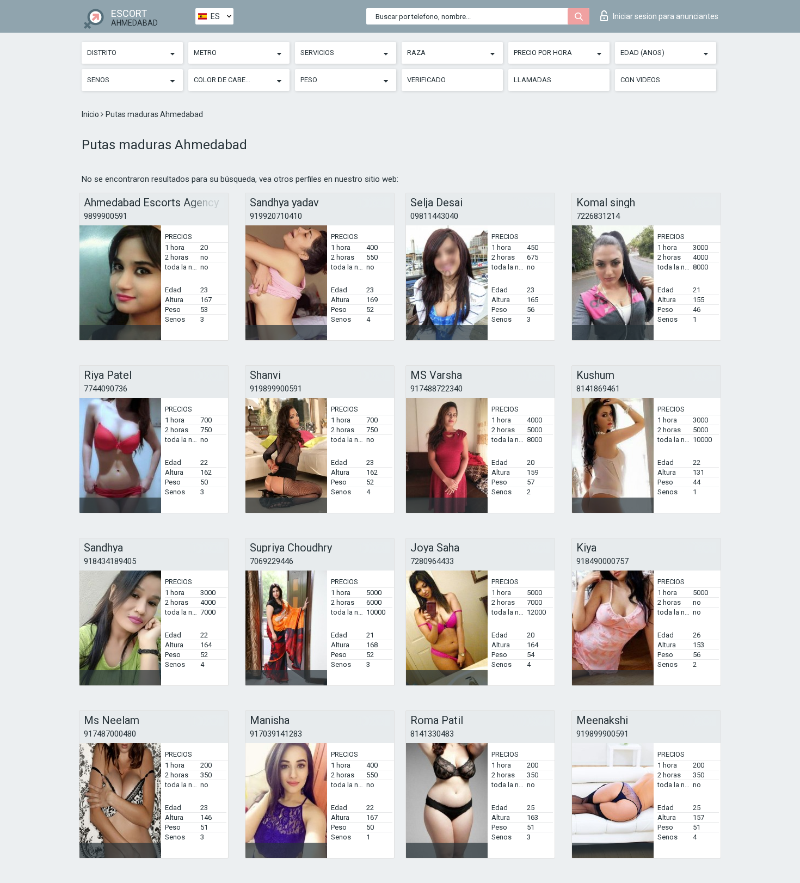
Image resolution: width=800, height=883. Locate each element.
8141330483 (432, 734)
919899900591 (276, 389)
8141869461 (598, 389)
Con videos (640, 80)
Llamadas (532, 80)
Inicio (91, 114)
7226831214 (598, 216)
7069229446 (271, 561)
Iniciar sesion (665, 16)
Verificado (426, 80)
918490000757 (602, 561)
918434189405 (110, 561)
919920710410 (276, 216)
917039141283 (276, 734)
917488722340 (436, 389)
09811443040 (434, 216)
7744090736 (105, 389)
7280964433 (432, 561)
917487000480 (110, 734)
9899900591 (105, 216)
